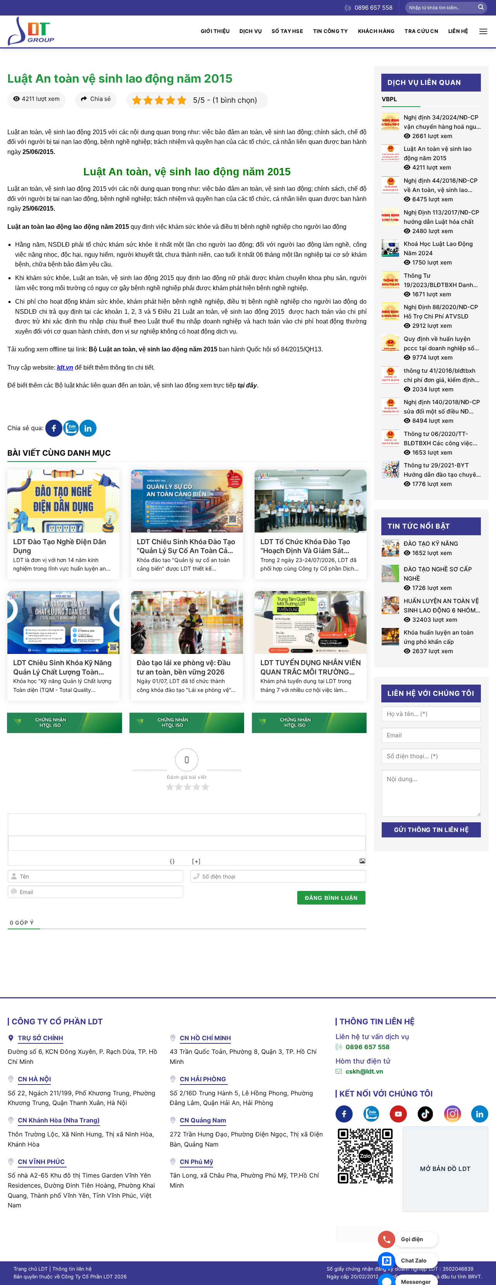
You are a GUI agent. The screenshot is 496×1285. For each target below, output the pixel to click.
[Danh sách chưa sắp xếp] (101, 861)
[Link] (152, 861)
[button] (483, 31)
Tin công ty (330, 31)
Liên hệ (458, 31)
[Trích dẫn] (118, 861)
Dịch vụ (250, 31)
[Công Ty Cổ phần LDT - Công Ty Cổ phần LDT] (31, 31)
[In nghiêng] (32, 861)
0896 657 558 (368, 1047)
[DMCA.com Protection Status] (359, 1233)
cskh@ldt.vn (364, 1071)
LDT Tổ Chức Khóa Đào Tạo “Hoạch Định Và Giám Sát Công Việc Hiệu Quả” (305, 546)
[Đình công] (66, 861)
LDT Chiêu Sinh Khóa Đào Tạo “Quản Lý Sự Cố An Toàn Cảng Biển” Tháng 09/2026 (186, 546)
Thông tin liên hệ (71, 1269)
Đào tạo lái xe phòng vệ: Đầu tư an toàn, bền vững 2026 (184, 667)
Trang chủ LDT (31, 1269)
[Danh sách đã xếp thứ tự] (83, 861)
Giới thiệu (215, 31)
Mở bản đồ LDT (445, 1169)
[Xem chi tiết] (53, 427)
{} (172, 861)
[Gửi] (481, 8)
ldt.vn (65, 367)
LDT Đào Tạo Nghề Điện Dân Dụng (59, 546)
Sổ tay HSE (287, 31)
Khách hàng (376, 31)
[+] (196, 861)
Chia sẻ (100, 98)
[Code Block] (135, 861)
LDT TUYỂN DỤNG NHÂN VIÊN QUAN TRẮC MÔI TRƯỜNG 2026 (310, 667)
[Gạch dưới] (49, 861)
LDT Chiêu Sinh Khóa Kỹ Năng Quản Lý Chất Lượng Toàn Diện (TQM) (62, 667)
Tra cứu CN (421, 31)
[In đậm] (15, 861)
